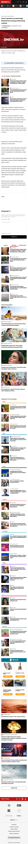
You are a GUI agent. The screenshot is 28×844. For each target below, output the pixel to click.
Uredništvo (14, 824)
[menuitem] (23, 2)
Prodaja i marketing (14, 826)
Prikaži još (14, 788)
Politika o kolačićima (14, 833)
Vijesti (4, 5)
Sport (10, 5)
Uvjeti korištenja (14, 829)
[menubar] (23, 2)
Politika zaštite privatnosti (14, 831)
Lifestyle (23, 5)
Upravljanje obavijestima (15, 837)
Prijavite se (14, 236)
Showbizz (16, 5)
